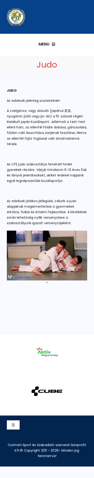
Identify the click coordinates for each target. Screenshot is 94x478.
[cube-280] (47, 380)
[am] (47, 341)
